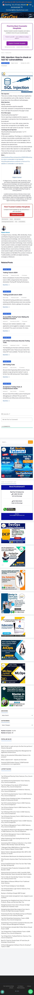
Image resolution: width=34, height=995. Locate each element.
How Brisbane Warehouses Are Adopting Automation (16, 856)
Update (11, 987)
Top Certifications (8, 986)
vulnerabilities (22, 221)
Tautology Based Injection (7, 221)
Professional (21, 987)
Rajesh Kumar (14, 63)
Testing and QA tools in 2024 (12, 295)
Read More (6, 284)
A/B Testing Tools (9, 364)
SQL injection (17, 219)
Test (16, 221)
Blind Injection (5, 219)
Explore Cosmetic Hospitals (17, 43)
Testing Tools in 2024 (10, 272)
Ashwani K (5, 321)
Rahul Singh (5, 275)
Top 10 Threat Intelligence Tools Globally (12, 886)
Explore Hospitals (17, 214)
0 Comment (4, 65)
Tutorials (20, 986)
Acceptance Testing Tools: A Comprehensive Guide (12, 387)
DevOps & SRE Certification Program (18, 2)
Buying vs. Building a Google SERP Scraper (13, 893)
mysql (11, 219)
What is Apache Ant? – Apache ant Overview (13, 759)
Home (2, 52)
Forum (29, 986)
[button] (30, 991)
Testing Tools (8, 52)
